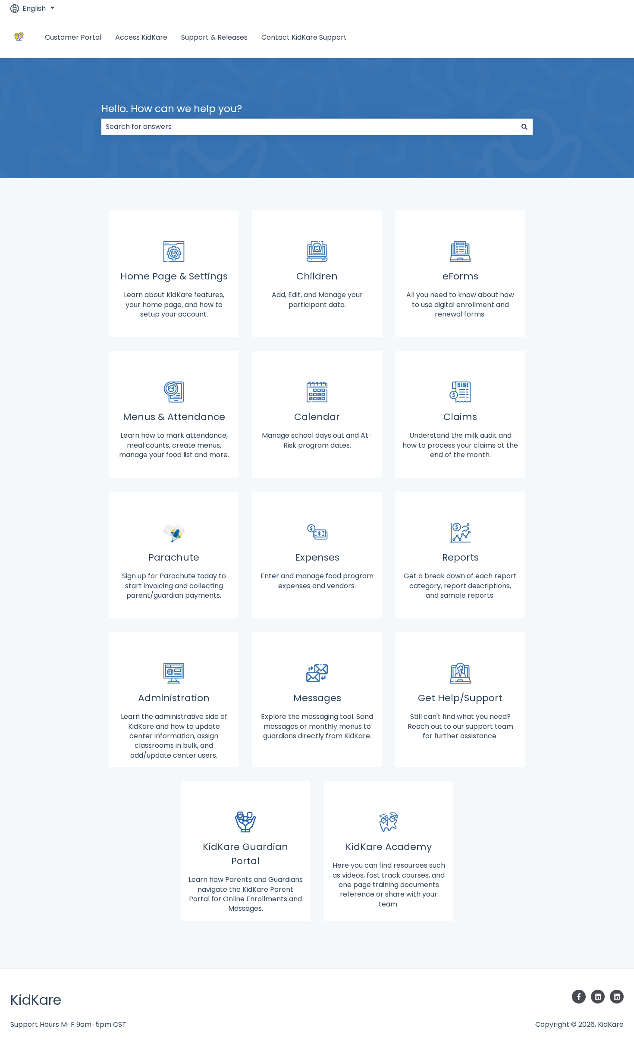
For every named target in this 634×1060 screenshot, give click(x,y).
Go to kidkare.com (583, 37)
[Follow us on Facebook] (579, 997)
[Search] (524, 127)
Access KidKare (141, 37)
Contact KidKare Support (304, 37)
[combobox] (308, 127)
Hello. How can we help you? (171, 109)
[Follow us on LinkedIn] (598, 997)
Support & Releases (214, 37)
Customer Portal (73, 37)
